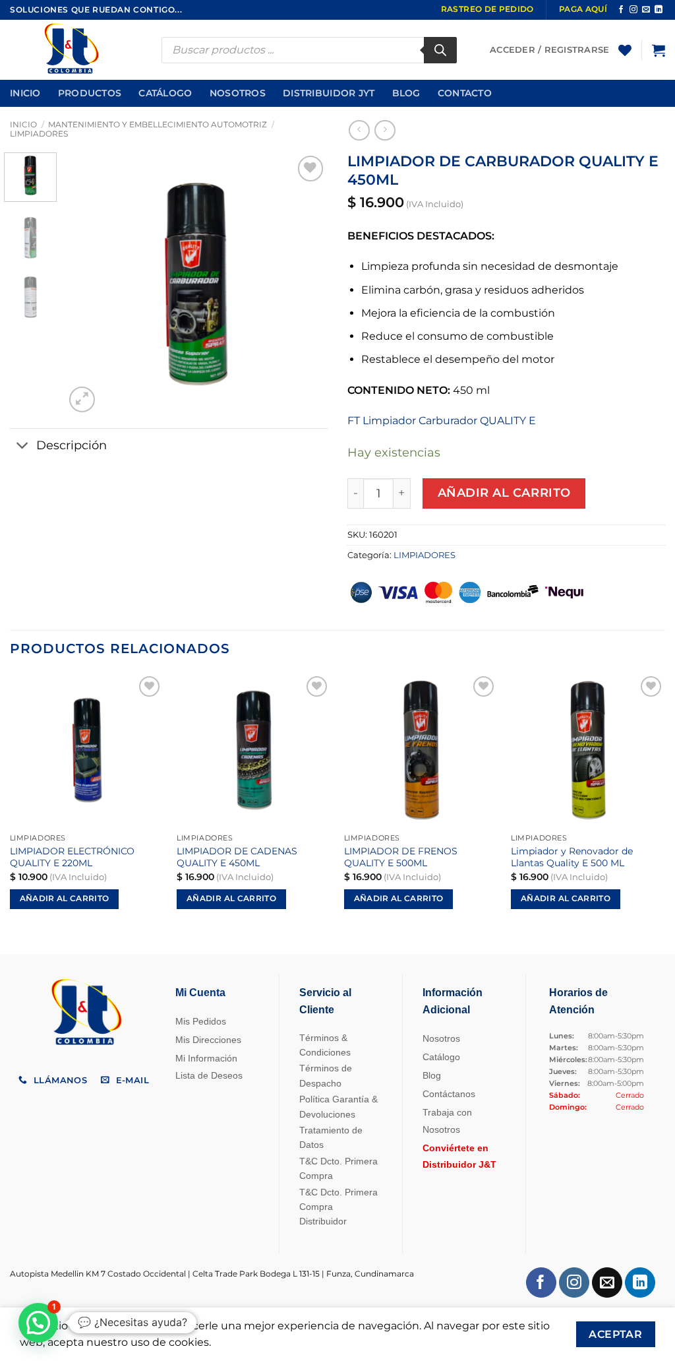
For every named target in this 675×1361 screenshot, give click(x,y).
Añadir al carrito (504, 492)
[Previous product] (384, 130)
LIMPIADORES (39, 134)
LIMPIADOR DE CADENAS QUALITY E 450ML (237, 857)
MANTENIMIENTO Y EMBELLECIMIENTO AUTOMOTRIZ (157, 124)
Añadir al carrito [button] (64, 898)
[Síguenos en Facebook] (621, 10)
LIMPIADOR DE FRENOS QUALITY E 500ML (400, 857)
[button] (658, 50)
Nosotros (238, 93)
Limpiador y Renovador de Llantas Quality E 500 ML (572, 857)
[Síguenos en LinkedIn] (658, 10)
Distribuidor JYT (329, 93)
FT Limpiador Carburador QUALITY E (441, 420)
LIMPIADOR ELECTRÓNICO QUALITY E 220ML (72, 857)
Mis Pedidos (200, 1021)
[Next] (306, 283)
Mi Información (206, 1058)
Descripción (71, 445)
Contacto (465, 93)
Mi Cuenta (200, 992)
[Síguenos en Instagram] (633, 10)
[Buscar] (440, 50)
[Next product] (359, 130)
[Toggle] (23, 446)
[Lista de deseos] (624, 50)
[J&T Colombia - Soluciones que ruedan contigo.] (76, 50)
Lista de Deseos (209, 1075)
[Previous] (87, 283)
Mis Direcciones (208, 1039)
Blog (406, 93)
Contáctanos (449, 1094)
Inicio (25, 93)
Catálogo (165, 93)
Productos (90, 93)
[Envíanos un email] (646, 10)
